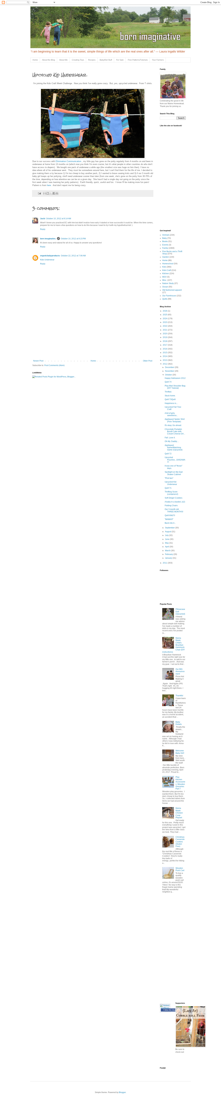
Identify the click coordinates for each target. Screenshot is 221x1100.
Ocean (165, 287)
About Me (63, 60)
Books (165, 241)
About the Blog (48, 60)
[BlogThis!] (47, 193)
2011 (165, 563)
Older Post (147, 361)
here (49, 185)
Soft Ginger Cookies (173, 498)
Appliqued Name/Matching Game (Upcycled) (173, 447)
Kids (164, 267)
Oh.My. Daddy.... (172, 441)
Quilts (164, 299)
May (167, 543)
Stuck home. (170, 396)
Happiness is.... (171, 403)
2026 (165, 311)
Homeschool (167, 263)
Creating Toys (78, 60)
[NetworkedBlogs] (165, 1008)
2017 (165, 345)
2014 (165, 356)
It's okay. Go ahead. (173, 425)
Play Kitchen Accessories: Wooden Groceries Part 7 (180, 783)
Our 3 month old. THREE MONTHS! (174, 510)
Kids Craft (166, 270)
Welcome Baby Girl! (180, 752)
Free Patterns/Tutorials (138, 60)
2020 (165, 333)
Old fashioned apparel (172, 290)
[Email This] (44, 193)
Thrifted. (168, 392)
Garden (165, 257)
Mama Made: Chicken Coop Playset (179, 813)
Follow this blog (169, 1010)
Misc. (164, 280)
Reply (42, 229)
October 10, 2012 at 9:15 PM (73, 239)
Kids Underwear (47, 260)
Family (165, 248)
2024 (165, 318)
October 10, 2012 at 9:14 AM (58, 218)
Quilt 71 (168, 488)
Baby (164, 238)
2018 (165, 341)
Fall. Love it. (170, 438)
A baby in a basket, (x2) (175, 502)
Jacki (42, 218)
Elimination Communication (69, 161)
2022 (165, 326)
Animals (165, 235)
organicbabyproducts (50, 256)
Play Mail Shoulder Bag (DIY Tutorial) (175, 387)
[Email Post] (39, 193)
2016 (165, 349)
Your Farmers (158, 60)
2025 (165, 315)
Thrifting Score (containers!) (171, 493)
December (170, 367)
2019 (165, 337)
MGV (164, 277)
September (170, 528)
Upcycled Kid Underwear (171, 483)
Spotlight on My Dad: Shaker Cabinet (174, 473)
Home (35, 60)
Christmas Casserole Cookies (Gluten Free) (180, 842)
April (167, 547)
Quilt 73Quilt (170, 399)
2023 (165, 322)
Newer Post (38, 361)
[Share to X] (50, 193)
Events (165, 245)
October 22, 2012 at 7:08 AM (73, 256)
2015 (165, 352)
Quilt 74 (168, 382)
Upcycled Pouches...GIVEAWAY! (175, 459)
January (169, 558)
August (168, 531)
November (170, 371)
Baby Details (179, 723)
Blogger (122, 1092)
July (167, 535)
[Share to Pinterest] (57, 193)
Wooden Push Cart (180, 869)
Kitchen (165, 273)
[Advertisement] (92, 335)
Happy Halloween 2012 (175, 378)
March (168, 550)
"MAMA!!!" (169, 519)
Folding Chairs (171, 505)
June (167, 539)
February (169, 554)
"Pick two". (169, 478)
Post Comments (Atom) (54, 365)
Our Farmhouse (169, 296)
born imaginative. (48, 239)
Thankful (179, 695)
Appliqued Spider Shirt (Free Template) (175, 420)
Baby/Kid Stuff (106, 60)
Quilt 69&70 (170, 515)
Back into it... (170, 523)
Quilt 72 (168, 454)
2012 (165, 364)
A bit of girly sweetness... (171, 414)
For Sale (120, 60)
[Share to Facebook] (53, 193)
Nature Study (168, 283)
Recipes (91, 60)
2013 (165, 360)
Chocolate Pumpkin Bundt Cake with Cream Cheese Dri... (175, 431)
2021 (165, 330)
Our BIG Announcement (180, 671)
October (168, 375)
